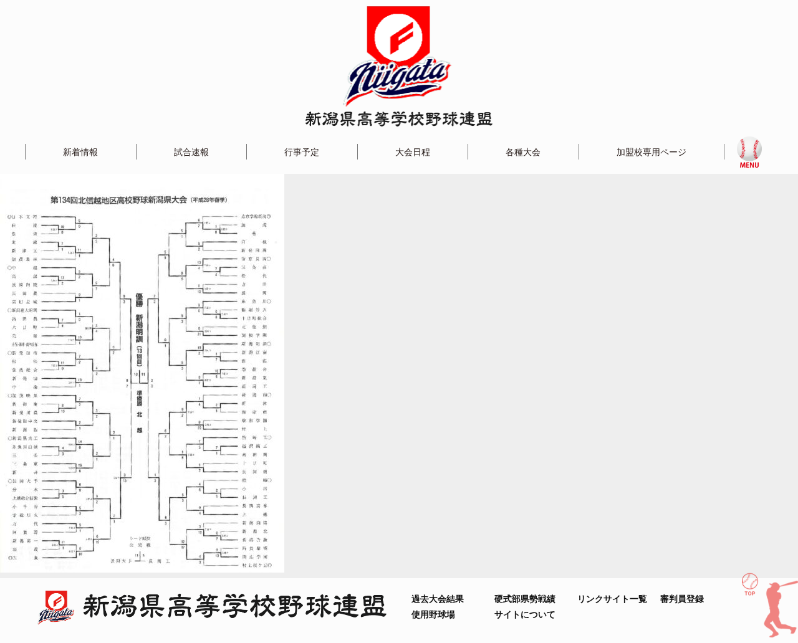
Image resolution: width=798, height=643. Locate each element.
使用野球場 (433, 614)
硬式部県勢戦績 (524, 598)
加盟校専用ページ (651, 152)
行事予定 (301, 152)
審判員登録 (682, 598)
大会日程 (412, 152)
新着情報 (80, 152)
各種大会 (523, 152)
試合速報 (191, 152)
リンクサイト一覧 (612, 598)
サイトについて (524, 614)
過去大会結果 (437, 598)
